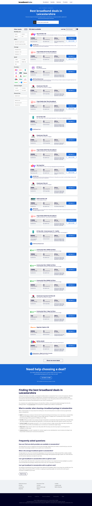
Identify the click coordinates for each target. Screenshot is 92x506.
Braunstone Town (40, 483)
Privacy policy (56, 496)
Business (59, 2)
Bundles (53, 2)
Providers (65, 2)
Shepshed (21, 488)
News (63, 496)
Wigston (38, 488)
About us (30, 496)
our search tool (31, 404)
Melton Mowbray (58, 487)
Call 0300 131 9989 (46, 377)
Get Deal (71, 38)
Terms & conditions (46, 496)
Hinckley (20, 485)
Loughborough (58, 485)
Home (40, 7)
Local (71, 2)
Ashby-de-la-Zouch (23, 483)
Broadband (46, 2)
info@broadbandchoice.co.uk (42, 500)
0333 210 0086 (55, 500)
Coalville (56, 483)
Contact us (37, 496)
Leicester (39, 485)
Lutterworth (21, 487)
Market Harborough (41, 487)
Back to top (23, 474)
